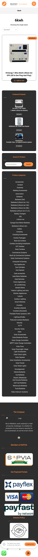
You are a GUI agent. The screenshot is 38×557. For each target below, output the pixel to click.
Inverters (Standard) (20, 311)
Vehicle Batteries (19, 372)
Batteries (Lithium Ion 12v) (20, 202)
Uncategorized (19, 369)
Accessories (19, 182)
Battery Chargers (20, 214)
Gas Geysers (20, 270)
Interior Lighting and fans (20, 290)
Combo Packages (19, 238)
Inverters (19, 305)
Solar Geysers (20, 357)
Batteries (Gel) (20, 199)
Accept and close (30, 544)
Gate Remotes (19, 279)
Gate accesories (19, 273)
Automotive (19, 194)
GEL (20, 216)
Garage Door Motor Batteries (20, 223)
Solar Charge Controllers (20, 340)
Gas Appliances (19, 264)
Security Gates (19, 329)
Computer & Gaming (20, 262)
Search (28, 164)
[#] (19, 438)
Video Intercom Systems (19, 392)
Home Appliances (19, 282)
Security (19, 323)
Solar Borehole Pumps (20, 337)
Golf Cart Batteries (20, 383)
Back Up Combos (20, 241)
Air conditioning (20, 285)
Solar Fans (20, 346)
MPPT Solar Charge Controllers (20, 343)
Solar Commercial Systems (20, 258)
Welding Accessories (20, 190)
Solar (19, 332)
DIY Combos (20, 246)
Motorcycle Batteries (20, 386)
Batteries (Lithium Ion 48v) (20, 208)
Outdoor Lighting (20, 299)
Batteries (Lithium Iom (19, 226)
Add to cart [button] (20, 80)
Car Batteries (20, 375)
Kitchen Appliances (20, 293)
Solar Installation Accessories (20, 360)
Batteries (19, 197)
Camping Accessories (20, 234)
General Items (20, 288)
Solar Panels (20, 363)
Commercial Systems (19, 253)
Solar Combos (20, 249)
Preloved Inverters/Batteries (19, 320)
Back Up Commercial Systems (20, 255)
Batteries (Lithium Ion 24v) (20, 205)
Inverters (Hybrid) (20, 308)
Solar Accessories (20, 335)
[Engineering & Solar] (19, 4)
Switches (20, 188)
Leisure (20, 296)
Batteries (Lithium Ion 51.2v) (20, 211)
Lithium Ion (20, 219)
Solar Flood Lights (20, 354)
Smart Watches (20, 302)
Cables (19, 229)
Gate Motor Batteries (19, 276)
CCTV (20, 326)
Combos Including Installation (20, 244)
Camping (19, 232)
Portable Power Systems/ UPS (20, 314)
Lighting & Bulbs (19, 317)
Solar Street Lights (20, 366)
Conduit (20, 185)
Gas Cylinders (20, 267)
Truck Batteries (20, 388)
